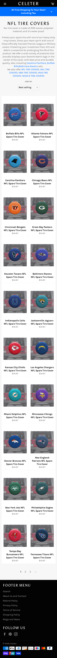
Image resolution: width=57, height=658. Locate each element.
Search (6, 591)
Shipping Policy (11, 614)
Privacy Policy (10, 605)
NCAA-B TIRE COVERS (33, 75)
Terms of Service (11, 610)
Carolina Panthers (36, 63)
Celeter (28, 3)
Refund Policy (10, 600)
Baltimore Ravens (28, 66)
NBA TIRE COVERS (28, 72)
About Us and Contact (14, 596)
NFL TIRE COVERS (30, 69)
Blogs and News (11, 619)
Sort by (28, 82)
